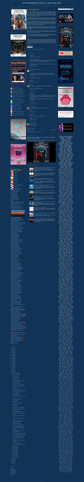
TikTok (68, 257)
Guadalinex (71, 420)
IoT (72, 183)
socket (63, 470)
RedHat (65, 286)
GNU (63, 300)
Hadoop (67, 308)
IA (67, 138)
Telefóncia (64, 447)
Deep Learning (64, 362)
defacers (68, 375)
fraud (69, 400)
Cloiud (66, 412)
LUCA (60, 158)
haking (72, 400)
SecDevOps (70, 276)
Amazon (67, 202)
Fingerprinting (69, 149)
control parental (61, 275)
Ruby (69, 253)
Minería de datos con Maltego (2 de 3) (18, 436)
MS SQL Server (69, 224)
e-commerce (70, 251)
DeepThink (67, 362)
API (69, 232)
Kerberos (65, 338)
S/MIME (63, 329)
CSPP (59, 259)
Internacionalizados (15, 393)
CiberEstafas (16, 246)
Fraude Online (16, 333)
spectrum (66, 470)
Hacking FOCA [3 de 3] (16, 442)
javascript (60, 199)
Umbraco (67, 448)
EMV (72, 347)
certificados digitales (64, 266)
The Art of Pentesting (17, 230)
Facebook (64, 157)
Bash (59, 335)
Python (66, 161)
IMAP (63, 384)
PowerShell (62, 167)
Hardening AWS (16, 236)
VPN (69, 229)
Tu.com (67, 242)
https (64, 206)
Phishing (60, 171)
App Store (62, 288)
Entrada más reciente (30, 129)
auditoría (62, 161)
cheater (68, 374)
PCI (62, 367)
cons (60, 187)
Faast (59, 202)
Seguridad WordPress (17, 293)
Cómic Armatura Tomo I (18, 277)
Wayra (70, 197)
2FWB (61, 313)
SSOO (63, 393)
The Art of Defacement (16, 394)
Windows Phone (66, 297)
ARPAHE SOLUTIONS (17, 188)
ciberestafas (66, 205)
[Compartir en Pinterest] (32, 47)
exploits (60, 206)
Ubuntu (68, 195)
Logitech (64, 429)
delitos (69, 320)
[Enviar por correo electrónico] (27, 47)
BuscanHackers (63, 335)
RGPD (59, 440)
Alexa (65, 233)
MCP (68, 365)
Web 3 (71, 449)
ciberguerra (70, 199)
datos (60, 223)
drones (62, 258)
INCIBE (66, 384)
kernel (72, 266)
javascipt (71, 356)
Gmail (70, 183)
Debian (60, 251)
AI (65, 138)
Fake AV (66, 363)
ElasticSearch (70, 414)
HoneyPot (64, 325)
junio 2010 (14, 449)
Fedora (69, 363)
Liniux (61, 429)
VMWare (70, 372)
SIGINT (65, 441)
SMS (71, 186)
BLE (69, 262)
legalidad (67, 221)
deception (70, 343)
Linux (71, 148)
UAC (61, 209)
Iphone (60, 148)
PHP (64, 191)
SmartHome (70, 211)
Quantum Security (18, 219)
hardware (64, 171)
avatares (71, 297)
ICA (69, 308)
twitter (66, 162)
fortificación (64, 187)
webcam (67, 235)
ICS (67, 300)
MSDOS (60, 289)
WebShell (60, 450)
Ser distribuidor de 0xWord (15, 190)
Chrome (71, 203)
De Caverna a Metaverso (18, 239)
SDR (69, 353)
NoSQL (68, 328)
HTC (61, 421)
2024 (13, 351)
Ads (59, 288)
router (72, 357)
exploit (67, 177)
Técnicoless (61, 205)
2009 (13, 458)
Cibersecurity (70, 335)
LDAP (64, 210)
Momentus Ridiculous (69, 259)
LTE (66, 365)
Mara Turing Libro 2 (17, 250)
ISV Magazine (71, 384)
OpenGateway (62, 257)
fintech (66, 458)
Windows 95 (62, 354)
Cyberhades (13, 474)
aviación (71, 354)
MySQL (71, 191)
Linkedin (64, 239)
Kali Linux (71, 212)
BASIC (64, 313)
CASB (60, 411)
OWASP (68, 280)
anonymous (69, 304)
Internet (61, 152)
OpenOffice (71, 249)
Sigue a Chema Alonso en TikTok (18, 94)
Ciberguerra (16, 226)
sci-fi (71, 261)
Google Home (67, 271)
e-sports (65, 291)
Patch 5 (68, 438)
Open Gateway (68, 244)
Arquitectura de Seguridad (18, 227)
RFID (72, 285)
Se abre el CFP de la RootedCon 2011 (18, 444)
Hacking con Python (17, 303)
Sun (67, 260)
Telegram (63, 203)
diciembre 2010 (15, 373)
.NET (60, 190)
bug (59, 163)
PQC (69, 268)
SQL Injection (70, 162)
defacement (65, 320)
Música (70, 164)
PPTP (72, 308)
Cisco (67, 307)
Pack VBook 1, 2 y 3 (14, 204)
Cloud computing (70, 181)
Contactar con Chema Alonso (17, 88)
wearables (60, 404)
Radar (63, 440)
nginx (59, 357)
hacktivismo (71, 230)
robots (60, 214)
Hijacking (67, 215)
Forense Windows (17, 341)
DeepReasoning (61, 295)
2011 (13, 370)
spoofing (61, 193)
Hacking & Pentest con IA (19, 222)
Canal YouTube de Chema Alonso (18, 113)
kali (59, 196)
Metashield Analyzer (65, 366)
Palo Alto (68, 367)
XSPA (67, 310)
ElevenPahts (71, 288)
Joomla (70, 248)
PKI (70, 289)
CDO (60, 229)
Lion (69, 300)
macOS (61, 231)
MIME (61, 430)
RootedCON (66, 353)
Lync (72, 429)
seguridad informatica (69, 469)
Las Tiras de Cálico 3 (18, 229)
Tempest (63, 281)
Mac (67, 228)
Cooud (61, 413)
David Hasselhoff (67, 275)
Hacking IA (16, 218)
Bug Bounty (16, 254)
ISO (60, 423)
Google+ (60, 337)
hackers (70, 147)
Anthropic (65, 334)
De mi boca (69, 413)
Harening (71, 421)
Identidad (67, 148)
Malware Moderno (17, 247)
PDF (69, 213)
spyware (71, 287)
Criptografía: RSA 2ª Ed (18, 315)
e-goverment (67, 225)
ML (64, 242)
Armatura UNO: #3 (18, 264)
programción (66, 468)
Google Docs (60, 420)
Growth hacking (64, 337)
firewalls (64, 344)
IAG (60, 338)
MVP (69, 279)
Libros (66, 143)
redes (69, 161)
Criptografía (69, 163)
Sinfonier (66, 237)
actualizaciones (66, 373)
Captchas (68, 247)
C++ (72, 410)
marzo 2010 (15, 453)
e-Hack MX (15, 181)
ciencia (60, 320)
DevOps (63, 251)
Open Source (62, 177)
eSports (68, 376)
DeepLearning (69, 231)
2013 (13, 367)
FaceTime (70, 336)
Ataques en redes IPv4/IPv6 (18, 326)
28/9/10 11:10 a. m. (34, 81)
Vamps (69, 342)
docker (71, 205)
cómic (67, 229)
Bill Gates (69, 313)
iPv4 (72, 196)
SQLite (67, 272)
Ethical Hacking (16, 307)
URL (64, 448)
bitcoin (67, 173)
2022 (13, 354)
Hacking (32, 49)
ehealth (63, 282)
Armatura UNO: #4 (18, 263)
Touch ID (71, 394)
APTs (66, 345)
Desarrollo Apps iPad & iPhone (19, 325)
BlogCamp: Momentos (16, 388)
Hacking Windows (17, 283)
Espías (60, 363)
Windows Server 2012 (17, 323)
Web (68, 449)
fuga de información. (64, 459)
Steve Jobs (61, 277)
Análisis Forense (17, 282)
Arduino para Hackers (17, 272)
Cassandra (70, 411)
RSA (66, 251)
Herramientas (70, 172)
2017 (13, 361)
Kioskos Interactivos (69, 325)
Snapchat (60, 342)
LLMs (65, 154)
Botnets (64, 214)
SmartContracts (70, 194)
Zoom (67, 343)
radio (71, 206)
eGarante (61, 344)
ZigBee (70, 452)
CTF (63, 324)
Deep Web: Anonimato (17, 298)
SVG (64, 442)
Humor (71, 144)
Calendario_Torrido (62, 234)
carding (62, 319)
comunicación (65, 355)
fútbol (71, 305)
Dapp (60, 362)
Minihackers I (17, 221)
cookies (66, 305)
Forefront (66, 279)
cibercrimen (60, 168)
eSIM (59, 400)
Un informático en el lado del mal (42, 3)
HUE (71, 383)
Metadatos (69, 154)
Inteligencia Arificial (63, 385)
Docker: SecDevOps (17, 279)
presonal (71, 467)
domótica (63, 298)
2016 (13, 363)
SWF (66, 442)
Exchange (62, 363)
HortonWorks (60, 384)
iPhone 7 (67, 401)
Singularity (66, 371)
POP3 (65, 367)
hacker (67, 241)
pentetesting (61, 467)
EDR (68, 324)
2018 (13, 360)
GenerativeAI (61, 162)
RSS (64, 235)
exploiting (67, 182)
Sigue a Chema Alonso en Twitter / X (19, 101)
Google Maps (60, 308)
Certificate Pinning (66, 299)
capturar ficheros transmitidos (40, 14)
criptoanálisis (68, 250)
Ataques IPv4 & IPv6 (17, 207)
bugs (71, 171)
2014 (13, 366)
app (59, 261)
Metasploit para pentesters (20, 322)
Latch (64, 147)
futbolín (61, 460)
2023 (13, 352)
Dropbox (60, 300)
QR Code (71, 328)
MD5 (59, 430)
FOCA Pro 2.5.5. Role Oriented (17, 391)
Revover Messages (67, 440)
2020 (13, 357)
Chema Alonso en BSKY (16, 104)
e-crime (71, 195)
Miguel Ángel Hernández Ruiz (34, 69)
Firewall (60, 220)
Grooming (60, 325)
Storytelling (16, 237)
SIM (65, 272)
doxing (59, 258)
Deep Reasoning (61, 271)
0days (69, 306)
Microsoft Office (65, 249)
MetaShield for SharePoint (62, 431)
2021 (13, 355)
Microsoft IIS (67, 352)
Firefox (64, 183)
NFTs (72, 222)
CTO (67, 335)
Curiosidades (68, 137)
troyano (67, 238)
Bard (68, 240)
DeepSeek (63, 229)
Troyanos (69, 204)
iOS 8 (72, 461)
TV (65, 290)
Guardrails (68, 337)
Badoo (72, 409)
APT (69, 210)
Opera (67, 276)
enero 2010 (15, 456)
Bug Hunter (16, 217)
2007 (13, 461)
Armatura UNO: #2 (18, 265)
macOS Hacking (17, 288)
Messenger (60, 268)
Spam (62, 163)
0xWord (69, 138)
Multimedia (64, 280)
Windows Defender (61, 451)
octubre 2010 (15, 376)
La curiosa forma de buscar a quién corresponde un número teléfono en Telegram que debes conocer (44, 185)
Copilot (66, 324)
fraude (70, 167)
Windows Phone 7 (67, 451)
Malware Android (17, 297)
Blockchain (70, 165)
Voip (45, 49)
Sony (63, 342)
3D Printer (66, 262)
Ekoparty (15, 177)
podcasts (60, 183)
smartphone (64, 215)
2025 (13, 349)
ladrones (67, 344)
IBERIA (70, 422)
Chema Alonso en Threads (16, 97)
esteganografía (65, 219)
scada (65, 258)
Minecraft (60, 432)
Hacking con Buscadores (18, 334)
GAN (70, 267)
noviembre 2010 (15, 374)
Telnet (67, 447)
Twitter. (72, 447)
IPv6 (69, 178)
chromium (71, 374)
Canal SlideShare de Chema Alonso (18, 111)
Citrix (72, 201)
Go (59, 316)
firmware (69, 458)
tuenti (72, 250)
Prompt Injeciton (65, 439)
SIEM (62, 441)
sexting (61, 267)
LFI (71, 295)
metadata (67, 191)
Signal (63, 371)
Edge (71, 275)
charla (60, 224)
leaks (66, 282)
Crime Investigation (17, 287)
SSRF (69, 329)
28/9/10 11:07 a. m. (34, 66)
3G (65, 247)
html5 (68, 291)
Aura (68, 158)
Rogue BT (63, 392)
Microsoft (62, 159)
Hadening (68, 421)
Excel (68, 212)
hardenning (60, 461)
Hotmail (71, 243)
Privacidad (69, 140)
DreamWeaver (66, 414)
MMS (63, 430)
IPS (68, 384)
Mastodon (59, 296)
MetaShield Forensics (62, 352)
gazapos (64, 460)
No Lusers (66, 152)
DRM (70, 381)
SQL (71, 353)
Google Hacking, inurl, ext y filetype (40, 207)
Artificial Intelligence (68, 146)
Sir (72, 442)
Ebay (63, 382)
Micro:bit (69, 366)
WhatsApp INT (16, 238)
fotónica (65, 356)
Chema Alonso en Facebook (17, 106)
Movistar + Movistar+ (65, 432)
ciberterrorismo (61, 287)
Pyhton (63, 353)
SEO (63, 232)
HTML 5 (72, 337)
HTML (61, 237)
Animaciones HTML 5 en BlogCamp (18, 384)
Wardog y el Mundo (17, 317)
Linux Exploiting (16, 311)
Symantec (65, 394)
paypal (72, 320)
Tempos (64, 153)
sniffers (60, 252)
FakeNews (70, 219)
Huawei (67, 422)
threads (71, 403)
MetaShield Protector (65, 220)
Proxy (66, 213)
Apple (65, 150)
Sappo (66, 317)
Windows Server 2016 (18, 208)
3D (71, 278)
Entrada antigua (53, 129)
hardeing (70, 460)
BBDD (72, 334)
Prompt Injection (64, 204)
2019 (13, 358)
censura (65, 319)
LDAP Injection (62, 213)
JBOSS (60, 365)
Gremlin (62, 316)
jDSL (30, 84)
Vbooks (68, 290)
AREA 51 (15, 183)
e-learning (64, 376)
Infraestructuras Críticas (18, 292)
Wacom (63, 449)
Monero (70, 338)
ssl (62, 214)
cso (62, 320)
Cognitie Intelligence (64, 347)
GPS (62, 190)
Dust (62, 235)
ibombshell (67, 298)
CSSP (67, 411)
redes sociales (69, 187)
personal (61, 156)
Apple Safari (66, 288)
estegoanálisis (68, 278)
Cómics (60, 157)
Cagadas (68, 346)
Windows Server (62, 173)
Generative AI (61, 178)
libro (71, 182)
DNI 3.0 (66, 413)
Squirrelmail (70, 393)
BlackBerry (61, 314)
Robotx (72, 440)
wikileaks (70, 235)
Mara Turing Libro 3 (17, 249)
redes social (61, 469)
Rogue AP (60, 329)
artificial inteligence (61, 374)
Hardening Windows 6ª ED (18, 332)
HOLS (63, 364)
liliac (60, 402)
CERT (59, 381)
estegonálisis (61, 457)
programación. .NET (61, 468)
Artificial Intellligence (61, 409)
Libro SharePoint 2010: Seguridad (17, 426)
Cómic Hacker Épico (17, 302)
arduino (63, 250)
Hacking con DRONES (18, 286)
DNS (67, 183)
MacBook (63, 289)
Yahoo (63, 243)
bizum (65, 374)
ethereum (66, 230)
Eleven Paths (69, 150)
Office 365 (63, 260)
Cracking (71, 190)
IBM (66, 234)
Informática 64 (65, 248)
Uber (67, 372)
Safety (68, 442)
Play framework (68, 390)
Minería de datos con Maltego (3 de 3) (18, 433)
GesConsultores (65, 419)
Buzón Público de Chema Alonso (18, 91)
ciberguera (64, 375)
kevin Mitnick (67, 287)
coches (72, 281)
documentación (61, 230)
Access (69, 345)
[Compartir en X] (29, 47)
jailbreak (60, 191)
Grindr (68, 420)
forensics (65, 240)
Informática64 (63, 244)
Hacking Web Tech (17, 295)
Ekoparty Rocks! (15, 404)
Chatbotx (63, 412)
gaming (67, 203)
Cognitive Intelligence (63, 165)
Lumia (70, 429)
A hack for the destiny (17, 285)
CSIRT (63, 411)
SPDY (67, 441)
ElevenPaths (66, 144)
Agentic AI (71, 238)
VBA (69, 448)
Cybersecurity (67, 243)
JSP (62, 338)
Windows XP (65, 199)
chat (71, 237)
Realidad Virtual (60, 286)
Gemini (60, 185)
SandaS (71, 329)
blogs (60, 184)
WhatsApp (64, 158)
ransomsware (69, 357)
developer (68, 201)
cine (64, 221)
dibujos (61, 219)
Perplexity (60, 232)
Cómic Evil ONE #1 (17, 274)
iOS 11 (70, 461)
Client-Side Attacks (17, 284)
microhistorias (69, 200)
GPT (66, 184)
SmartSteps (66, 393)
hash (68, 356)
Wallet (69, 318)
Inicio (42, 129)
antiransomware (65, 269)
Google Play (66, 193)
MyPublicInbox (13, 469)
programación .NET (62, 238)
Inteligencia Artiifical (69, 385)
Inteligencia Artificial (66, 139)
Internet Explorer (66, 168)
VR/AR (69, 234)
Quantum (64, 201)
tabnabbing (70, 470)
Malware (69, 145)
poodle (68, 467)
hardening (61, 146)
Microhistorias (16, 320)
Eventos (65, 136)
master (71, 298)
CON (71, 176)
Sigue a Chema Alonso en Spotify (18, 99)
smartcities (66, 306)
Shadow (60, 371)
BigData (66, 167)
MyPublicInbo (70, 432)
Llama (71, 215)
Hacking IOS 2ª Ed (17, 312)
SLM (68, 286)
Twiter (69, 447)
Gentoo (72, 363)
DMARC (64, 336)
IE (71, 364)
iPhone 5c (63, 401)
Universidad (61, 154)
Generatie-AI (61, 383)
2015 (13, 364)
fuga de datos (70, 184)
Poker (70, 367)
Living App (63, 202)
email (68, 305)
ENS (72, 252)
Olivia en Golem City (18, 225)
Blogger (69, 252)
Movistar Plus (67, 222)
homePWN (60, 401)
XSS (66, 176)
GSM (61, 239)
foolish (69, 261)
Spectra (71, 153)
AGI (71, 404)
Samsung (64, 309)
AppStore (69, 334)
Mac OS (66, 430)
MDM (60, 326)
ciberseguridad (63, 140)
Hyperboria (69, 364)
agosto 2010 (15, 446)
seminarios (60, 334)
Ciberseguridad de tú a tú (18, 240)
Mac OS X (64, 195)
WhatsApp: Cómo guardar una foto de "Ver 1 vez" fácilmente (44, 172)
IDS (68, 295)
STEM (62, 442)
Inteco (71, 423)
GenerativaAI (60, 419)
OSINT (15, 258)
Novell (65, 316)
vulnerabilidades (64, 252)
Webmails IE (63, 450)
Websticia (64, 277)
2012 (13, 369)
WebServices (61, 373)
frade (60, 459)
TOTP (60, 225)
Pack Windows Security (15, 198)
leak (60, 197)
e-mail (71, 156)
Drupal (72, 315)
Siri (69, 237)
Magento (62, 326)
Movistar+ (71, 220)
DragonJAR (15, 171)
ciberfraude (60, 375)
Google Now (64, 420)
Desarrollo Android (17, 316)
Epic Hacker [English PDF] (18, 306)
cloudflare (70, 192)
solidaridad (67, 403)
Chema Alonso (32, 106)
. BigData (64, 404)
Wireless (60, 195)
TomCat (68, 394)
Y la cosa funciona (15, 379)
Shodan (67, 190)
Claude (72, 209)
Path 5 (67, 253)
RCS (65, 391)
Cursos (61, 145)
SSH (72, 253)
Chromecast (67, 381)
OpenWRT (60, 438)
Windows (61, 149)
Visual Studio (68, 281)
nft (62, 223)
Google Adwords (70, 419)
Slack (69, 371)
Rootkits (63, 296)
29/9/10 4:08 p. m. (33, 125)
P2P (71, 240)
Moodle (68, 327)
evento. (68, 457)
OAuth (67, 268)
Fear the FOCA (14, 192)
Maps (68, 338)
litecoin (70, 344)
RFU (72, 439)
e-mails (60, 247)
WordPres (67, 452)
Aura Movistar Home (67, 409)
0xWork (67, 404)
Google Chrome (62, 186)
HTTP (60, 203)
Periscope (70, 438)
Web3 (65, 163)
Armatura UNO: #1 (18, 266)
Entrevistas (64, 155)
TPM (61, 447)
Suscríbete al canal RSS (17, 109)
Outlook (71, 280)
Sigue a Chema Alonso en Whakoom (19, 96)
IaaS (60, 385)
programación (65, 175)
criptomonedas (66, 174)
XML (60, 343)
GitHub (62, 242)
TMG (59, 447)
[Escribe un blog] (28, 47)
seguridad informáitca (69, 333)
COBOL (62, 381)
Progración (60, 439)
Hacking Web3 (16, 235)
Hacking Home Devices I (19, 228)
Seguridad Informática (39, 49)
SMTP (61, 309)
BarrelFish (60, 410)
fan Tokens (68, 209)
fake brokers (66, 400)
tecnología (64, 267)
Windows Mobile (61, 297)
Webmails (61, 240)
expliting (63, 458)
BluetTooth (69, 410)
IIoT (72, 422)
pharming (60, 403)
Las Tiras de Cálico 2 (18, 241)
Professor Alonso (14, 193)
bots (71, 213)
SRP (69, 441)
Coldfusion (69, 347)
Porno (68, 316)
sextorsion (71, 291)
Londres (67, 429)
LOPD (65, 228)
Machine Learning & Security (19, 273)
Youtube (60, 176)
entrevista (63, 278)
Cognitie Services (70, 412)
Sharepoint (71, 286)
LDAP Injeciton (60, 428)
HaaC (65, 300)
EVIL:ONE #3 (17, 256)
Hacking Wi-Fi (16, 255)
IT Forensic (15, 179)
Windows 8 (63, 196)
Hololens (59, 422)
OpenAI (70, 193)
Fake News (61, 210)
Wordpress (61, 192)
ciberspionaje (61, 305)
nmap (59, 306)
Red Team (15, 278)
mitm (67, 164)
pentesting (62, 138)
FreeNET (71, 382)
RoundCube (67, 392)
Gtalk (60, 364)
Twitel (64, 241)
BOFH (67, 313)
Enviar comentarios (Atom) (36, 131)
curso (63, 225)
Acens (72, 345)
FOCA (67, 153)
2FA (70, 174)
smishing (60, 470)
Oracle (60, 194)
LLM (67, 147)
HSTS (64, 308)
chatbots (62, 261)
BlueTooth (71, 202)
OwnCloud (64, 438)
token (67, 210)
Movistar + (68, 186)
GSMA (62, 285)
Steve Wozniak (68, 296)
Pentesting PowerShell (18, 301)
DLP (71, 299)
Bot (68, 282)
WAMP (61, 449)
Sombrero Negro (16, 245)
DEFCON (69, 270)
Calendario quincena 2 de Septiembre (18, 407)
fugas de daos (70, 459)
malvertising (60, 345)
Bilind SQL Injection (64, 410)
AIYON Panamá (16, 186)
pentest (61, 147)
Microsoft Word (64, 327)
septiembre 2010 (15, 377)
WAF (71, 290)
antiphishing (70, 260)
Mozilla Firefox (68, 239)
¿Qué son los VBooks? (15, 201)
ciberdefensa (70, 319)
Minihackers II (17, 220)
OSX (60, 367)
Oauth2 (60, 260)
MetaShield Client (67, 326)
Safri (70, 442)
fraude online (68, 196)
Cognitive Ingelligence (68, 314)
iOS (64, 156)
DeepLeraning (61, 414)
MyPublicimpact (13, 470)
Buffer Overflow (63, 307)
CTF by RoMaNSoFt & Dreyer (17, 411)
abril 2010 (14, 452)
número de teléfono (63, 357)
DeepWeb (62, 279)
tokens (68, 176)
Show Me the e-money (18, 259)
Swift (62, 394)
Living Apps (65, 185)
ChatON (60, 412)
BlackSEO (69, 233)
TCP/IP (72, 296)
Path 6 (60, 353)
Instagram (63, 222)
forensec (72, 458)
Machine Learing (70, 430)
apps (60, 215)
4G (60, 299)
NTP (72, 366)
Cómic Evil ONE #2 (18, 269)
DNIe (71, 262)
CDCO (61, 324)
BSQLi (63, 270)
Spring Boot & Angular (17, 275)
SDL (70, 392)
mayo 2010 (15, 450)
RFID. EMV (69, 439)
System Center (62, 372)
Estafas (70, 158)
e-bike (71, 375)
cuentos (66, 261)
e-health (60, 282)
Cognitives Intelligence (62, 315)
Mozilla (71, 327)
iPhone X (70, 401)
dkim (71, 257)
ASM (62, 299)
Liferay (70, 428)
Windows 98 (71, 450)
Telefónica (71, 143)
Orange (71, 352)
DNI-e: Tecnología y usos (18, 336)
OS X (64, 276)
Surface (60, 394)
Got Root (15, 294)
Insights (68, 423)
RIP (61, 440)
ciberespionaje (62, 182)
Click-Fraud (71, 307)
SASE (60, 441)
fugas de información (62, 212)
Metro (71, 431)
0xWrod (70, 404)
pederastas (63, 402)
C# (66, 346)
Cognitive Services (68, 166)
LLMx (64, 428)
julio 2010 (14, 447)
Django (71, 362)
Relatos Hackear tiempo (18, 248)
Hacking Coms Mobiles (18, 330)
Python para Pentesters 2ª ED (19, 304)
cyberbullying (61, 291)
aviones (61, 355)
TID (59, 221)
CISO (72, 258)
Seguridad (71, 272)
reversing (66, 232)
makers (71, 225)
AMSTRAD (69, 258)
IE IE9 (70, 177)
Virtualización (61, 310)
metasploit (64, 164)
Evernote (65, 382)
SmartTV (66, 197)
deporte (60, 298)
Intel (69, 285)
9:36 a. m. (42, 48)
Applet (64, 346)
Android (61, 150)
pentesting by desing (62, 333)
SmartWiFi (61, 241)
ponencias (65, 467)
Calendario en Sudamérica (16, 423)
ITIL (62, 423)
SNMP (66, 329)
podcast (63, 184)
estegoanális (62, 400)
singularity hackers (67, 223)
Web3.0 (72, 342)
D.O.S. (66, 270)
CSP (65, 411)
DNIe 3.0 (67, 336)
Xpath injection (64, 343)
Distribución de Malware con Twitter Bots (19, 434)
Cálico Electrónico (15, 194)
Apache (64, 181)
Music (72, 300)
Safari (64, 290)
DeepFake (68, 315)
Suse (71, 371)
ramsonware (70, 468)
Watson (66, 449)
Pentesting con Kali (18, 202)
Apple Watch (60, 346)
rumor (64, 469)
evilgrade (71, 376)
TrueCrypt (65, 342)
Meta (62, 276)
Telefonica (59, 318)
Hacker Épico (16, 321)
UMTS (66, 318)
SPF (66, 257)
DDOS (60, 279)
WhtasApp (67, 450)
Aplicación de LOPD (17, 340)
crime (68, 355)
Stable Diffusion (69, 309)
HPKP (69, 383)
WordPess (64, 452)
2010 (13, 372)
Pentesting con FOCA (17, 310)
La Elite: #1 (16, 260)
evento (69, 266)
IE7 (69, 295)
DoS (66, 295)
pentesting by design (63, 466)
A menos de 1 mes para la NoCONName (19, 390)
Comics (64, 149)
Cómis (64, 413)
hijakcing (67, 461)
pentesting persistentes (68, 402)
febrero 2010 (15, 455)
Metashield (60, 249)
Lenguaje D (66, 428)
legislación (70, 228)
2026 (13, 348)
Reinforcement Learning (69, 391)
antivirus (60, 250)
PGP (64, 253)
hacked (65, 200)
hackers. (67, 460)
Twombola (60, 448)
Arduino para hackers (17, 203)
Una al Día (15, 335)
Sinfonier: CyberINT (17, 296)
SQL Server (64, 194)
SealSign (60, 281)
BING (71, 178)
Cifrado (60, 172)
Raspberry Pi (16, 257)
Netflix (64, 268)
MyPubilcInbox (61, 328)
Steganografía (70, 317)
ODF (71, 223)
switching (64, 345)
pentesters (64, 231)
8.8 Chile (15, 173)
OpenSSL (67, 289)
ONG (63, 272)
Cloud (63, 197)
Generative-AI (69, 157)
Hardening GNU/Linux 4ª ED (18, 314)
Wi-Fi (64, 310)
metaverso (67, 206)
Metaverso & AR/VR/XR (18, 231)
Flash (68, 382)
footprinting (64, 224)
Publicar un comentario (31, 128)
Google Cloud (63, 259)
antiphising (70, 373)
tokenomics (60, 181)
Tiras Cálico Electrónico (19, 268)
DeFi (72, 270)
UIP (62, 448)
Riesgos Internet (17, 276)
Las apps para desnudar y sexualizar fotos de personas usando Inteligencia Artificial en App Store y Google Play (44, 168)
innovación (62, 166)
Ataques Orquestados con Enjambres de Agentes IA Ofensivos (44, 218)
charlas (65, 145)
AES (63, 334)
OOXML (66, 211)
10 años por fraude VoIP (16, 383)
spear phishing (61, 262)
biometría (64, 209)
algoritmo (68, 277)
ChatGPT (67, 156)
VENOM (72, 448)
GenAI (64, 148)
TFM (65, 372)
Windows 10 (70, 185)
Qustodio (62, 391)
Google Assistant (65, 383)
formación (61, 144)
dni (70, 355)
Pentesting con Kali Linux (18, 313)
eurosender (65, 457)
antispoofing (71, 310)
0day (63, 247)
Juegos (66, 178)
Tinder (63, 318)
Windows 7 (60, 175)
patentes (62, 306)
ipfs (72, 401)
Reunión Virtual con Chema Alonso (18, 89)
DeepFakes (71, 175)
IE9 (59, 276)
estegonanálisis (61, 356)
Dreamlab (15, 175)
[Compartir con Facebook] (30, 47)
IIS (64, 190)
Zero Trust (67, 354)
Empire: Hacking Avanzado (18, 267)
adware (62, 221)
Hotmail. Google (63, 422)
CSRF (68, 267)
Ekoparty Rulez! (15, 401)
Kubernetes (16, 244)
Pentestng (64, 390)
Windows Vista (64, 172)
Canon (64, 381)
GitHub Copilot (66, 285)
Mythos (65, 328)
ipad (63, 176)
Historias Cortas (16, 234)
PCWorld (60, 201)
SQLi (63, 237)
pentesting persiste (68, 466)
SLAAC (63, 317)
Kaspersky (63, 365)
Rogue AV (60, 392)
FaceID (70, 324)
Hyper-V (65, 364)
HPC (59, 421)
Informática (64, 423)
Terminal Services (70, 214)
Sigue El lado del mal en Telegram (18, 92)
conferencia (61, 200)
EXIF (60, 382)
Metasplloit (68, 431)
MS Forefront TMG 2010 (18, 339)
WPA (59, 354)
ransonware (64, 403)
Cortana (61, 336)
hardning (64, 461)
